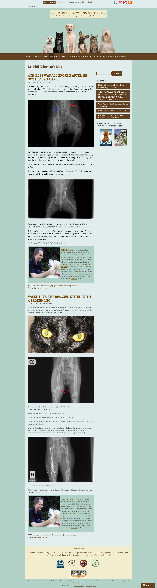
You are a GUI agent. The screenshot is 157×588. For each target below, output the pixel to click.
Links (94, 56)
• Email (89, 2)
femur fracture (46, 535)
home (28, 56)
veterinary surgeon (70, 286)
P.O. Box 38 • (63, 2)
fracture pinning (57, 535)
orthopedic (64, 264)
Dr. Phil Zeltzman (67, 250)
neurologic (72, 264)
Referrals (124, 56)
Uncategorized (42, 288)
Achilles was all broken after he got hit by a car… (57, 77)
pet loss (102, 56)
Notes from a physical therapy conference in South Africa (110, 116)
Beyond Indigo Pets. (91, 586)
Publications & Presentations (79, 56)
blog (51, 56)
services (36, 56)
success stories (61, 56)
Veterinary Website (79, 586)
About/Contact (113, 56)
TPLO (44, 56)
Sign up (87, 274)
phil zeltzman (58, 286)
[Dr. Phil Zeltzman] (78, 14)
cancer (79, 264)
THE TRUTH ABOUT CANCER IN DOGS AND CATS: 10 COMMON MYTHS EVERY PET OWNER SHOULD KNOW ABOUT (112, 95)
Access (150, 585)
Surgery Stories (42, 537)
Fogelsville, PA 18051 (77, 2)
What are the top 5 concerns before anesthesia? (113, 105)
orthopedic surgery (46, 286)
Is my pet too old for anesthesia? (112, 111)
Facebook (74, 279)
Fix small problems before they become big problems (111, 86)
